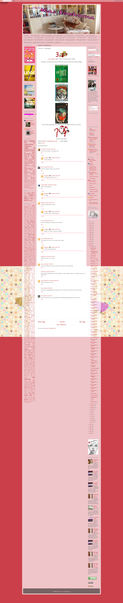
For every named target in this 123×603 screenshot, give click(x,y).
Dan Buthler (30, 250)
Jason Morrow (61, 591)
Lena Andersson (32, 327)
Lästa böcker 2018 (60, 37)
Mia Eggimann (46, 157)
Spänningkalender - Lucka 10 (93, 354)
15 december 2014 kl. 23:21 (51, 184)
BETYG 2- (26, 195)
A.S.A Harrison (27, 205)
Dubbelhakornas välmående (29, 129)
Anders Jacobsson (27, 212)
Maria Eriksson (27, 339)
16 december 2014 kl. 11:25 (50, 256)
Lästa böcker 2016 (81, 37)
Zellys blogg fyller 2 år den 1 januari (94, 281)
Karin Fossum (30, 310)
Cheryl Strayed (30, 245)
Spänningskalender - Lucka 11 (93, 351)
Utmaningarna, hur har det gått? (94, 276)
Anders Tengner (26, 214)
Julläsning (92, 278)
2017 (90, 239)
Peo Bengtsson (26, 362)
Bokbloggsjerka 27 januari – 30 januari (95, 530)
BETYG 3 (32, 195)
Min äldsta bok (32, 183)
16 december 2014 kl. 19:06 (53, 280)
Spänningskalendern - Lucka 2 (94, 391)
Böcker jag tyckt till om (39, 42)
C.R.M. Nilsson (43, 271)
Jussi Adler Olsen (30, 305)
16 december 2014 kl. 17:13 (50, 271)
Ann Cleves (31, 218)
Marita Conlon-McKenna (29, 344)
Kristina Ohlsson (27, 322)
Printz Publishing (92, 172)
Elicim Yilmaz (30, 261)
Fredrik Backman (31, 274)
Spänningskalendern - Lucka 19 (94, 316)
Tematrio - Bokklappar (94, 329)
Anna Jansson (31, 221)
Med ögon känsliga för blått (30, 121)
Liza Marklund (31, 332)
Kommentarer (92, 109)
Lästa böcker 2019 (49, 37)
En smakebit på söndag (29, 161)
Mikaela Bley (29, 353)
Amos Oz (29, 210)
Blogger (69, 591)
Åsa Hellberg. (31, 399)
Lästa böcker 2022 (90, 35)
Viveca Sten (28, 395)
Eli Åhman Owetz (29, 259)
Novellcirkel (28, 174)
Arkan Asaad (32, 229)
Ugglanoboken (43, 256)
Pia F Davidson (32, 365)
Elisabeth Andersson (27, 266)
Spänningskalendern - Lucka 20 (94, 313)
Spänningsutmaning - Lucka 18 (94, 321)
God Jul (91, 297)
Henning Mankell (32, 281)
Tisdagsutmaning (27, 165)
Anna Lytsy (26, 224)
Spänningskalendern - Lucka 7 (94, 371)
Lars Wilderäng (26, 326)
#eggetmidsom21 (26, 186)
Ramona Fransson (27, 366)
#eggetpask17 (32, 177)
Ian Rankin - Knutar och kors (93, 269)
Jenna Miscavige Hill (31, 293)
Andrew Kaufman (27, 217)
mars (92, 418)
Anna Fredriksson (30, 220)
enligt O (90, 128)
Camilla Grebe (27, 238)
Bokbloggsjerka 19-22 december (94, 318)
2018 (90, 238)
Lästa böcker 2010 (70, 40)
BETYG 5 (27, 200)
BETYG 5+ (31, 200)
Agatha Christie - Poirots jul (93, 249)
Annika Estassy (27, 228)
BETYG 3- (33, 197)
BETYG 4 (27, 199)
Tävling (34, 174)
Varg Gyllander (26, 393)
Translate (96, 56)
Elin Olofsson (29, 263)
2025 (90, 225)
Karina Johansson (31, 314)
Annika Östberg (32, 228)
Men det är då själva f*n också (94, 373)
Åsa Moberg (30, 400)
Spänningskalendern (93, 401)
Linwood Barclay (29, 331)
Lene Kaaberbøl (30, 330)
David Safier (30, 255)
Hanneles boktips (44, 184)
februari (92, 420)
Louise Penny (26, 334)
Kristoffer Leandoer (30, 323)
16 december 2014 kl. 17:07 (48, 264)
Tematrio (43, 143)
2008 (90, 433)
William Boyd (30, 396)
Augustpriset (32, 187)
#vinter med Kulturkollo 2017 (29, 164)
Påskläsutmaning (27, 163)
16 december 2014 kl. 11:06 (55, 247)
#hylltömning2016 (27, 187)
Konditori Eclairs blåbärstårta (33, 132)
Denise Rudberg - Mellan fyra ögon (93, 273)
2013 (90, 424)
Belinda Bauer (30, 233)
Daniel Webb (28, 253)
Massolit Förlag (92, 187)
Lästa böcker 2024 (79, 35)
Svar (43, 155)
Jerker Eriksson (27, 298)
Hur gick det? (31, 155)
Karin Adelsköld (27, 308)
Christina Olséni (30, 249)
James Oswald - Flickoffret (93, 366)
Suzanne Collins (27, 384)
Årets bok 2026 (27, 42)
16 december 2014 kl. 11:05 (55, 229)
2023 (90, 229)
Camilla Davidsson (31, 237)
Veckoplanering (27, 149)
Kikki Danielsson (30, 318)
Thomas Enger (30, 387)
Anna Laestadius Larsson (29, 223)
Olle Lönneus (30, 360)
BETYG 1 (33, 192)
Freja (42, 288)
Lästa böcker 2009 (81, 40)
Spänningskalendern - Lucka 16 (94, 327)
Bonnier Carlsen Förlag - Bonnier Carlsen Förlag (93, 203)
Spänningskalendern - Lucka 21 (94, 308)
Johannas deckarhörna (45, 280)
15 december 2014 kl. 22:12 (55, 157)
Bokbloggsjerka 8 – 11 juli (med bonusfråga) (95, 565)
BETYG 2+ (33, 194)
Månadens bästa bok (29, 166)
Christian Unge (27, 248)
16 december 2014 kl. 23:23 (47, 288)
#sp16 (34, 172)
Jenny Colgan (27, 295)
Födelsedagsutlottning (96, 460)
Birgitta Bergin (31, 234)
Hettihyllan (26, 151)
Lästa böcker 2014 (28, 40)
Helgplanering (26, 181)
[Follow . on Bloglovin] (93, 454)
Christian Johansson (31, 246)
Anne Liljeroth (30, 224)
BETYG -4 (30, 192)
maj (91, 414)
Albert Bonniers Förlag (93, 189)
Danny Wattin (33, 253)
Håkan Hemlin (33, 284)
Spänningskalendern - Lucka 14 (94, 335)
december (92, 246)
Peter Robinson (29, 364)
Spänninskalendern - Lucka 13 (93, 343)
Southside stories (92, 166)
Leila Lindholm (26, 327)
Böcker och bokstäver (47, 35)
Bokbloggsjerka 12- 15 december (94, 348)
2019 (90, 236)
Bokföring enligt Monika (93, 137)
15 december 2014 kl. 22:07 (50, 149)
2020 (90, 234)
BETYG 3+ (27, 197)
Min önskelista (50, 42)
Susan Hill (28, 383)
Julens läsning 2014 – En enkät (94, 340)
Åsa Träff (28, 402)
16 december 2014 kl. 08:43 (48, 238)
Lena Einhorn (26, 328)
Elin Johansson (30, 262)
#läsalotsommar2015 (28, 176)
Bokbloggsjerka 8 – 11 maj (95, 553)
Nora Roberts (30, 359)
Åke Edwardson (30, 398)
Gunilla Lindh (30, 279)
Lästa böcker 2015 (92, 37)
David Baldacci (26, 254)
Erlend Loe (29, 271)
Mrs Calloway (43, 149)
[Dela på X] (63, 141)
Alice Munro (29, 209)
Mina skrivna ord (92, 144)
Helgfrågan (32, 141)
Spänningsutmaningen (94, 271)
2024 (90, 227)
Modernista (91, 197)
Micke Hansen (30, 352)
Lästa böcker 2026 (35, 35)
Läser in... (89, 436)
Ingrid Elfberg (30, 288)
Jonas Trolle (26, 304)
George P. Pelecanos (31, 276)
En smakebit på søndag (29, 151)
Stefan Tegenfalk (32, 380)
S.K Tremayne (33, 370)
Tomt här (92, 400)
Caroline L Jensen (31, 242)
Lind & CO (91, 163)
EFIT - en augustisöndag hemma (33, 124)
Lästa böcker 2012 (49, 40)
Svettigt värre (91, 134)
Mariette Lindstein (27, 342)
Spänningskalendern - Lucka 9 (94, 357)
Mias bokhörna (33, 8)
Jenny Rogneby (32, 297)
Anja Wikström (32, 217)
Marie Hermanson (27, 340)
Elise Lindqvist (29, 267)
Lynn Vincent (31, 334)
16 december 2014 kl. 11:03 (55, 193)
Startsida (26, 35)
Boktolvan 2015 (93, 257)
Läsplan (33, 156)
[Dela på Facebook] (65, 141)
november (92, 404)
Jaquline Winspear (27, 292)
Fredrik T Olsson (27, 275)
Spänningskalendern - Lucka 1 (94, 397)
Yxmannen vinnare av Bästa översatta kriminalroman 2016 (93, 169)
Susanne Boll (32, 383)
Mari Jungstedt (31, 338)
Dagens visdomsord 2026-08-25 (92, 145)
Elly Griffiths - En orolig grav (93, 289)
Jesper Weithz (32, 298)
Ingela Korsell (30, 287)
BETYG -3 (26, 192)
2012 (90, 426)
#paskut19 (27, 177)
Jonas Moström (31, 302)
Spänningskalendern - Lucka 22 (94, 305)
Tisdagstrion (27, 146)
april (91, 416)
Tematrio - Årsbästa (94, 258)
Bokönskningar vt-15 (94, 263)
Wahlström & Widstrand (93, 176)
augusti (92, 409)
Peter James (31, 362)
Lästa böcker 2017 (71, 37)
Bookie (28, 157)
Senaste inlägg (41, 322)
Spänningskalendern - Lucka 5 (94, 382)
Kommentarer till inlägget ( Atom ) (50, 328)
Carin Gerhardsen (32, 240)
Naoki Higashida (31, 356)
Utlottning (31, 169)
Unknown (42, 264)
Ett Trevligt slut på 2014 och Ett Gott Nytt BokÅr (94, 252)
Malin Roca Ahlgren (30, 336)
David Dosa (31, 254)
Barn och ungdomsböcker (29, 144)
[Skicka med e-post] (60, 141)
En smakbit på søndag (95, 518)
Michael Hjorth (27, 351)
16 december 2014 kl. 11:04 (55, 211)
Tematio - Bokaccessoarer (93, 360)
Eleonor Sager (31, 258)
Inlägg (91, 107)
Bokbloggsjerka (28, 153)
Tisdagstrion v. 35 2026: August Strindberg (93, 151)
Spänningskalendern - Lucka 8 (94, 363)
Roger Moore (30, 368)
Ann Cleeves (26, 218)
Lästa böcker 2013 (39, 40)
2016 (90, 241)
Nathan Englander (28, 357)
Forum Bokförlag (92, 178)
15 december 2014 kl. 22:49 (55, 175)
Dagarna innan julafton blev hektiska (94, 295)
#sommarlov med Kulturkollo (29, 159)
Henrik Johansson (28, 283)
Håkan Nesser (26, 285)
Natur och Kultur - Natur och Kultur (92, 181)
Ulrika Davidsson (31, 392)
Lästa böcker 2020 (39, 37)
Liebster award (27, 183)
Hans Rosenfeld (29, 280)
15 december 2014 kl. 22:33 (48, 167)
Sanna (42, 238)
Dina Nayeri (29, 257)
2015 (90, 243)
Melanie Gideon (32, 349)
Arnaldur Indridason (27, 230)
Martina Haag (30, 347)
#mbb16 (27, 173)
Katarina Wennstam (29, 315)
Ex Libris (33, 180)
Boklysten (42, 202)
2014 (90, 245)
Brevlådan (27, 178)
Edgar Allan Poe (26, 258)
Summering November (94, 395)
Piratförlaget (91, 159)
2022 (90, 230)
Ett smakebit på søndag (95, 541)
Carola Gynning (27, 241)
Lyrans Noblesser (51, 59)
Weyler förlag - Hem (93, 195)
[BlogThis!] (62, 141)
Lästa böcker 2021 (28, 37)
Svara (42, 152)
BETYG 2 (30, 194)
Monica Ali (33, 353)
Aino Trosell (31, 207)
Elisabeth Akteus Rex (31, 265)
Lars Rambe (33, 325)
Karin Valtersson (29, 311)
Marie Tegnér (33, 340)
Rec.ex (26, 141)
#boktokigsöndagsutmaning (28, 185)
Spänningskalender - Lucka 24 (93, 299)
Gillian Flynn (27, 278)
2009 (90, 431)
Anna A (42, 220)
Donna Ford (33, 257)
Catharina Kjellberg (28, 244)
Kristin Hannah (32, 319)
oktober (92, 405)
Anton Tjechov (26, 229)
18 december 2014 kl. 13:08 (47, 295)
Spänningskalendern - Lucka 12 (94, 345)
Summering (28, 156)
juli (91, 411)
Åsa (41, 295)
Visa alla (97, 154)
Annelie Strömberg (31, 227)
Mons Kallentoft (28, 355)
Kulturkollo (91, 133)
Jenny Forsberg (32, 296)
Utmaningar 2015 (93, 255)
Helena (42, 167)
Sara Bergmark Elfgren (28, 373)
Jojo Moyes (29, 301)
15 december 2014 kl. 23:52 (49, 202)
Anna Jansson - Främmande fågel (93, 292)
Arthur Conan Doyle (28, 232)
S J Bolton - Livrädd (93, 286)
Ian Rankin (31, 285)
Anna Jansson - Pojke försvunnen (94, 261)
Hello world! (91, 164)
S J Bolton (28, 370)
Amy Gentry (33, 210)
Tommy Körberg (30, 389)
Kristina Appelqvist (29, 321)
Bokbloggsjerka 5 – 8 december (94, 376)
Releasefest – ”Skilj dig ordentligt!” (93, 174)
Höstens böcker (32, 182)
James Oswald (27, 291)
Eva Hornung (31, 272)
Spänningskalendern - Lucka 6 (94, 379)
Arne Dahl (33, 230)
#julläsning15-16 (28, 172)
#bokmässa (33, 178)
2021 (90, 232)
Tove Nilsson (30, 391)
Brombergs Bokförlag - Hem (93, 200)
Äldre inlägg (82, 322)
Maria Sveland (32, 339)
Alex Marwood (30, 208)
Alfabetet (26, 169)
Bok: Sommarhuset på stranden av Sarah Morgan (93, 139)
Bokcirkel (33, 161)
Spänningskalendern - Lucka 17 (94, 324)
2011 (90, 427)
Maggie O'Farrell (30, 335)
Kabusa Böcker (92, 193)
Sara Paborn (30, 375)
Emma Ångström (30, 270)
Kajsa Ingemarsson (31, 306)
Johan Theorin (30, 300)
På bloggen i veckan (29, 170)
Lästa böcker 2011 (60, 40)
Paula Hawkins (28, 361)
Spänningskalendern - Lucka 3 (94, 388)
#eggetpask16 (32, 173)
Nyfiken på (29, 148)
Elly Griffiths (29, 269)
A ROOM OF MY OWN (92, 149)
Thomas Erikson (30, 388)
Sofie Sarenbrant (29, 378)
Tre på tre (28, 182)
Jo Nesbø (25, 300)
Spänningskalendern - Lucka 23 (94, 302)
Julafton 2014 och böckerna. (93, 284)
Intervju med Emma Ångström (92, 161)
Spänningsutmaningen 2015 (94, 266)
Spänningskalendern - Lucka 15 (94, 332)
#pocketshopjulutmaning (28, 168)
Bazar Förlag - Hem (92, 183)
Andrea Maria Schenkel (31, 216)
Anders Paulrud (32, 213)
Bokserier (57, 42)
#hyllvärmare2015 (27, 180)
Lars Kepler (29, 325)
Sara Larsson (29, 374)
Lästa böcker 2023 (69, 35)
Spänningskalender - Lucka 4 (93, 385)
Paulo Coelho (33, 361)
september (93, 407)
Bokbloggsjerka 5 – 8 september (95, 495)
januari (92, 422)
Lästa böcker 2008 (92, 40)
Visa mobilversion (61, 324)
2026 (90, 223)
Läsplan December (93, 393)
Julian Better (31, 304)
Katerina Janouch (28, 317)
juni (91, 413)
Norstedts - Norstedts (93, 191)
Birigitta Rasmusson (28, 236)
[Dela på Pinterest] (66, 141)
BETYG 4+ (32, 198)
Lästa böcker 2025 (58, 35)
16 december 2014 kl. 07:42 (48, 220)
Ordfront (91, 185)
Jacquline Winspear (31, 289)
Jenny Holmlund (26, 297)
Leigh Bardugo (32, 326)
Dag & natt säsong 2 (93, 130)
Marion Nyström (27, 343)
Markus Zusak (30, 345)
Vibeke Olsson (32, 393)
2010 (90, 429)
